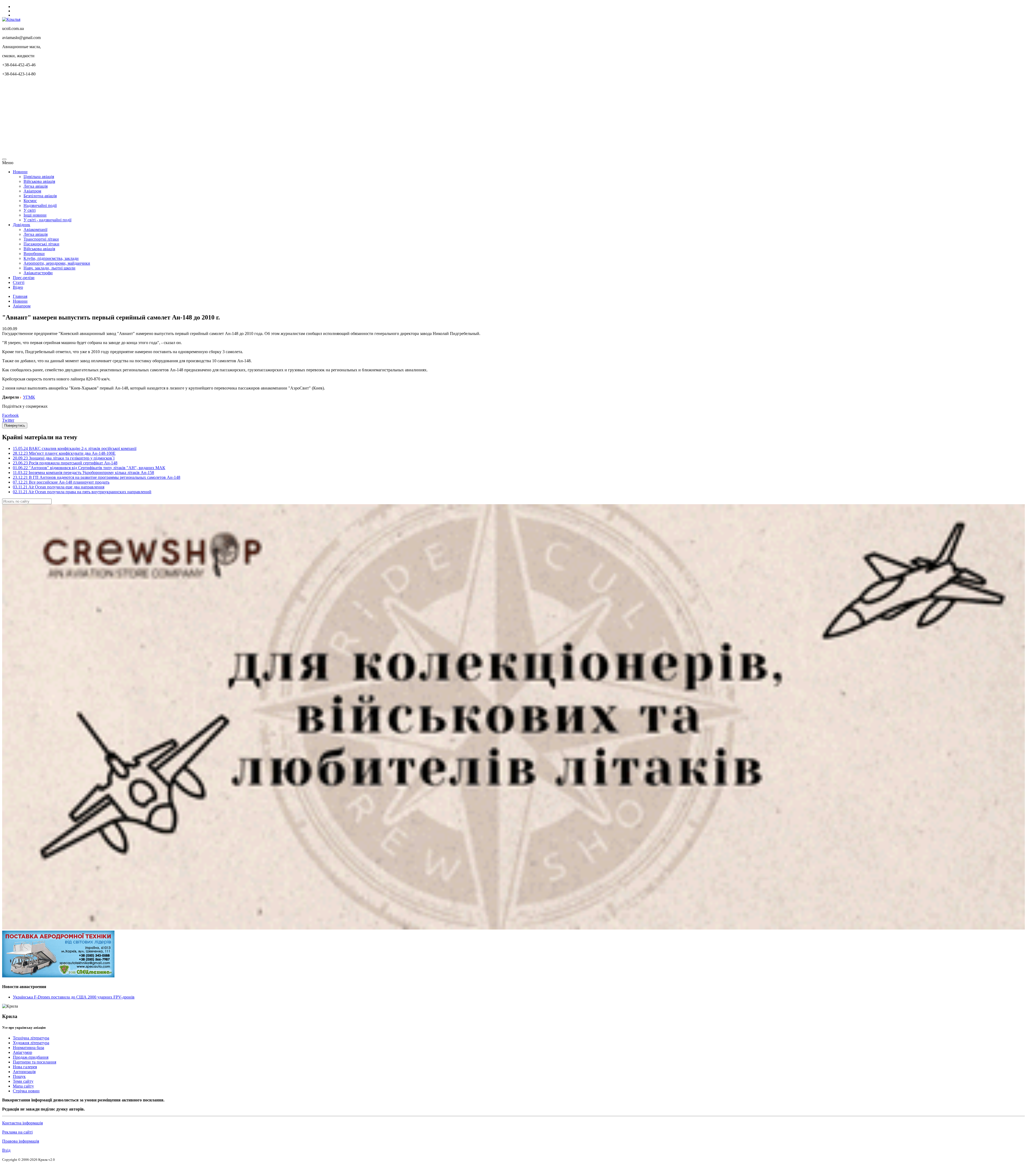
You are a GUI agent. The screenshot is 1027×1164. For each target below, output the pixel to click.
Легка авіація (36, 186)
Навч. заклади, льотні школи (49, 268)
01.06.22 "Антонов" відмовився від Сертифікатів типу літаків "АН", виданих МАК (89, 467)
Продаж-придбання (30, 1057)
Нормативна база (28, 1047)
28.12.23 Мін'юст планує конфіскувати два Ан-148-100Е (64, 453)
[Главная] (11, 19)
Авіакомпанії (35, 229)
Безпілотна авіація (40, 196)
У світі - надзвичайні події (47, 220)
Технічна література (31, 1038)
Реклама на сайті (17, 1132)
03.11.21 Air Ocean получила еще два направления (58, 487)
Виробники (34, 253)
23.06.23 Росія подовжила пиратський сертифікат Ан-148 (65, 463)
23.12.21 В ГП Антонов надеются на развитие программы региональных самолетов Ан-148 (96, 477)
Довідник (21, 224)
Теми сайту (23, 1081)
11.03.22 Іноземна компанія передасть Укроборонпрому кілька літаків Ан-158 (83, 472)
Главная (20, 296)
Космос (30, 200)
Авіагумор (22, 1052)
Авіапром (32, 191)
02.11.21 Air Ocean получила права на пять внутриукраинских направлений (82, 492)
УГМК (29, 397)
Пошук (19, 1076)
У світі (30, 210)
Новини (20, 171)
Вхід (6, 1150)
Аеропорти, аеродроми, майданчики (57, 263)
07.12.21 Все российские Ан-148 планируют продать (61, 482)
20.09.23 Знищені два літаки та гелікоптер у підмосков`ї (63, 458)
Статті (18, 282)
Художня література (31, 1042)
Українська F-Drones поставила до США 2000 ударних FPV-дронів (74, 997)
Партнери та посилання (34, 1062)
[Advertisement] (162, 118)
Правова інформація (20, 1141)
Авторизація (24, 1071)
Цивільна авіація (39, 176)
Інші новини (35, 215)
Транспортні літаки (41, 239)
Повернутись (14, 425)
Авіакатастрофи (38, 273)
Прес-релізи (24, 277)
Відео (18, 287)
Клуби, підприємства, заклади (51, 258)
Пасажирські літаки (41, 244)
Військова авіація (39, 181)
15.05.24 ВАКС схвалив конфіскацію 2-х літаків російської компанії (74, 448)
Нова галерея (25, 1067)
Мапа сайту (23, 1086)
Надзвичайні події (40, 205)
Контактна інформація (22, 1123)
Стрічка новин (26, 1091)
